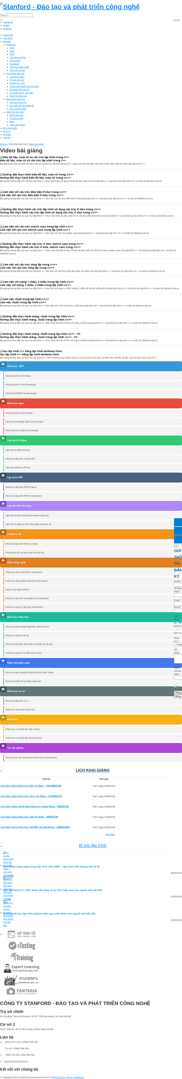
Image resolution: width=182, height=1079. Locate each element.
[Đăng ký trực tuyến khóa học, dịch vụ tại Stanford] (178, 539)
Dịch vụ (6, 131)
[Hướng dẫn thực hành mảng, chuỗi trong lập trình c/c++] (37, 316)
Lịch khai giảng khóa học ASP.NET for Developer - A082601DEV (35, 827)
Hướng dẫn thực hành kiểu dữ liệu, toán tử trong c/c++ (35, 177)
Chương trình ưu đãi (19, 89)
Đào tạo (7, 41)
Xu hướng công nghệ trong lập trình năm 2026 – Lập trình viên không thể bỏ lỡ (51, 866)
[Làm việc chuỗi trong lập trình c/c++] (24, 299)
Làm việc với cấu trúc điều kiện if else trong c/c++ (32, 195)
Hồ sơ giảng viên (18, 109)
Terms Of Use (58, 1077)
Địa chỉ (177, 607)
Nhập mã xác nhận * (177, 671)
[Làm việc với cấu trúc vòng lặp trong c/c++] (28, 264)
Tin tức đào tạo (17, 80)
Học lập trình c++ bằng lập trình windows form (29, 354)
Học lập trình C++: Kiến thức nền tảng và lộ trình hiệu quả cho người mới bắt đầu (52, 890)
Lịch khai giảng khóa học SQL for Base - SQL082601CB (31, 786)
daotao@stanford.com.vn (16, 1061)
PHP (12, 54)
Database (14, 64)
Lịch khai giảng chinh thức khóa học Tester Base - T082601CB (35, 806)
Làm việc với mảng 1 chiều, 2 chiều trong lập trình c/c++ (35, 285)
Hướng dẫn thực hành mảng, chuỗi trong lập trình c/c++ (36, 319)
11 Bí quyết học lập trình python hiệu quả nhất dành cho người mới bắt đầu (49, 913)
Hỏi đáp (7, 134)
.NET (12, 48)
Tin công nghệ (16, 118)
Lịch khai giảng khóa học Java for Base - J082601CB (29, 817)
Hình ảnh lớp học (18, 102)
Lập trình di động (18, 57)
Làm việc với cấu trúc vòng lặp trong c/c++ (27, 267)
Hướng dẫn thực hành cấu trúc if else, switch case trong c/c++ (40, 247)
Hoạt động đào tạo (15, 73)
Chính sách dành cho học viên (24, 86)
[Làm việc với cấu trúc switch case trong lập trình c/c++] (36, 226)
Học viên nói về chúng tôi (22, 105)
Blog (12, 122)
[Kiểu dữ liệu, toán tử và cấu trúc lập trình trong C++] (34, 157)
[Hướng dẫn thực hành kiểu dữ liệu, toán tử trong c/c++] (37, 174)
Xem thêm (110, 834)
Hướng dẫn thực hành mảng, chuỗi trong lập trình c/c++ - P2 (38, 337)
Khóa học (11, 44)
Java (12, 51)
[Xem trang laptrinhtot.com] (21, 934)
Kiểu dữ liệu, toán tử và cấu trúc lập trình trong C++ (33, 160)
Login (176, 20)
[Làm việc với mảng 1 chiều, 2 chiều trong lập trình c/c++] (37, 281)
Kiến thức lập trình (15, 112)
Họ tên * (178, 581)
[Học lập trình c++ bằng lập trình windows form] (31, 351)
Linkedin (7, 28)
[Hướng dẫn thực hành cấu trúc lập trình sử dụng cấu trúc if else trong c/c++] (50, 209)
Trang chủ (8, 35)
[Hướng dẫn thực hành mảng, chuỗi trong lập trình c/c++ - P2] (40, 333)
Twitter (6, 25)
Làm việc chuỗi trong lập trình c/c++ (23, 302)
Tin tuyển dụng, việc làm (21, 93)
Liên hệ (6, 138)
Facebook (8, 22)
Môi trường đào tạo (15, 99)
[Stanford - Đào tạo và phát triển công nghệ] (70, 6)
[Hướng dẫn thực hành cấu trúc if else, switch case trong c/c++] (42, 243)
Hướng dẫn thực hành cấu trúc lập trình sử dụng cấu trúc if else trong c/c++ (49, 212)
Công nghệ (15, 61)
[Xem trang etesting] (21, 945)
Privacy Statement (75, 1077)
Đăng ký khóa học (18, 96)
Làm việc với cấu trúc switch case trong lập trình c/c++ (35, 229)
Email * (177, 600)
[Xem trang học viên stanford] (21, 979)
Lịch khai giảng (17, 77)
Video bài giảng (17, 125)
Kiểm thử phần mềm (19, 67)
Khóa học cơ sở (17, 70)
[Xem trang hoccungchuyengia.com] (21, 968)
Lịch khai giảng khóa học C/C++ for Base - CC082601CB (31, 796)
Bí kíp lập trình (16, 115)
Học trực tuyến (10, 128)
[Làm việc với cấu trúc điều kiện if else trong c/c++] (33, 191)
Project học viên (17, 83)
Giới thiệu (8, 38)
